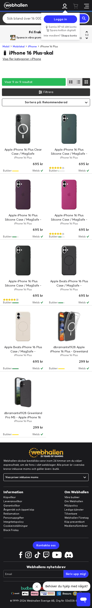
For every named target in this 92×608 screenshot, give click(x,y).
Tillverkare (70, 513)
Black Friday (11, 530)
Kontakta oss (46, 545)
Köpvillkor (9, 497)
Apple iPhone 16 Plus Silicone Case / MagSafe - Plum (23, 219)
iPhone (32, 46)
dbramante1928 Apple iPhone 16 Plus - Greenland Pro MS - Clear (69, 351)
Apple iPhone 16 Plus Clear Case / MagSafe (23, 152)
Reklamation (11, 513)
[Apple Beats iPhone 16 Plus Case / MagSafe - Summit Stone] (23, 326)
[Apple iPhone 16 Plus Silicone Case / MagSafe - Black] (23, 260)
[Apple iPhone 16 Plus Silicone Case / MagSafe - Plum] (23, 194)
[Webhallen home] (15, 5)
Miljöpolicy (71, 505)
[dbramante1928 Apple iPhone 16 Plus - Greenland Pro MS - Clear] (69, 326)
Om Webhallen (73, 501)
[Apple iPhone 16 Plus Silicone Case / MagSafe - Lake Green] (69, 128)
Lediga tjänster (73, 509)
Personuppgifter (13, 517)
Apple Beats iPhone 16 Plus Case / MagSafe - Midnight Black (69, 285)
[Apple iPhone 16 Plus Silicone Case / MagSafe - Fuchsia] (69, 194)
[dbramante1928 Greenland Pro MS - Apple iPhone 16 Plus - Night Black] (23, 392)
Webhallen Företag (76, 517)
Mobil (6, 46)
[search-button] (84, 18)
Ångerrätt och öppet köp (18, 509)
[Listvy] (71, 82)
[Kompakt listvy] (78, 82)
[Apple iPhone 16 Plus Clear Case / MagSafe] (23, 128)
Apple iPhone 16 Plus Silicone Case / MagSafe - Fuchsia (69, 219)
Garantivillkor (11, 505)
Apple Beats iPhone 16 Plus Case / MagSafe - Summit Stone (23, 351)
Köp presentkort (74, 521)
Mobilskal (19, 46)
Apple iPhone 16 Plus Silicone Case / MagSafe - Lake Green (69, 154)
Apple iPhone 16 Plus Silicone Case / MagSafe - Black (23, 285)
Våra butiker (71, 497)
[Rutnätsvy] (86, 82)
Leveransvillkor (12, 501)
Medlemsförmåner (76, 525)
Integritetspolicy (13, 521)
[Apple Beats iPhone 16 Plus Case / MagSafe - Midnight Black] (69, 260)
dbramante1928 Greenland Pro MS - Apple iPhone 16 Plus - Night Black (23, 417)
